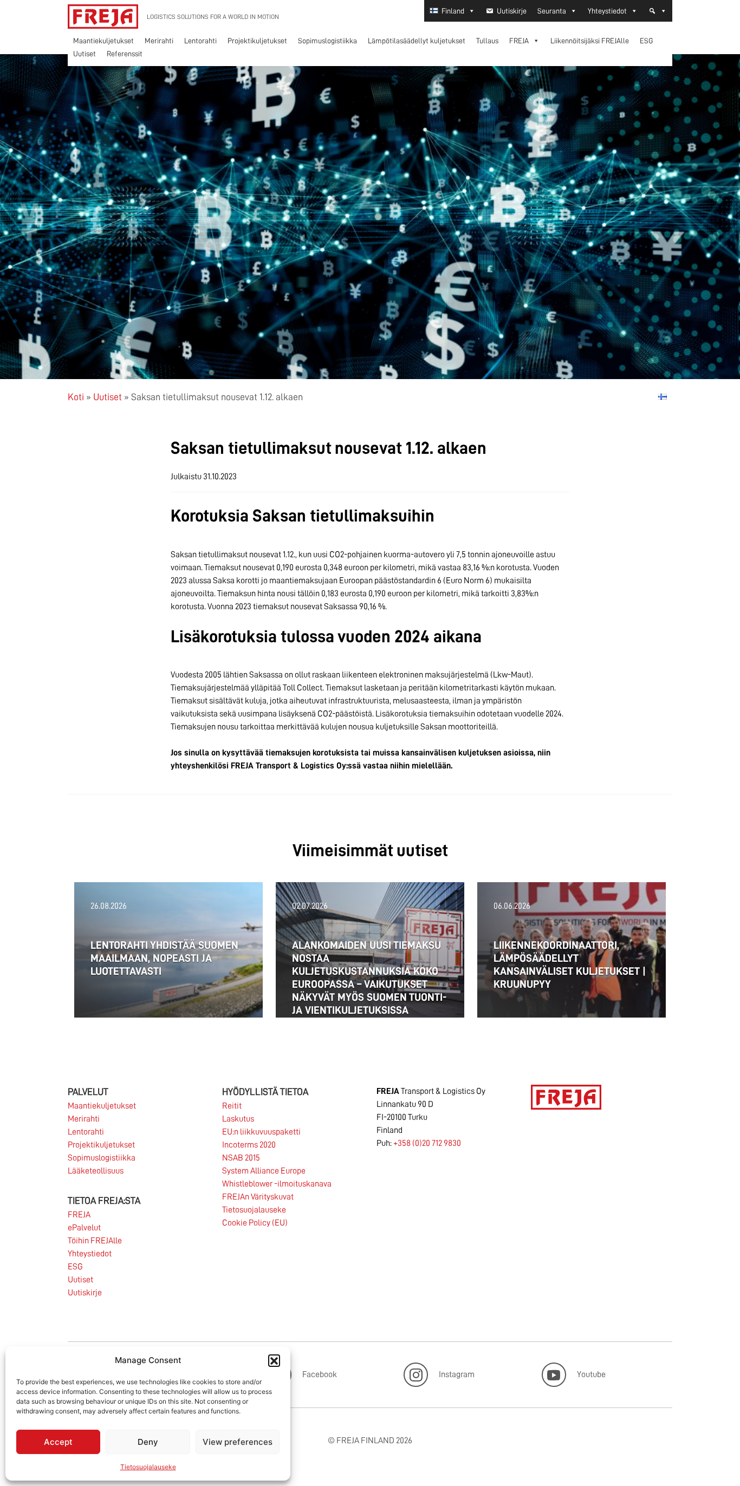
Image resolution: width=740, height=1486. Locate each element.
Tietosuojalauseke (148, 1467)
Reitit (232, 1106)
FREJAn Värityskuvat (258, 1196)
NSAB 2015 (241, 1157)
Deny (148, 1442)
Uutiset (84, 53)
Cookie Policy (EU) (255, 1222)
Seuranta (551, 11)
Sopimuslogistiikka (327, 40)
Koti (76, 397)
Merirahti (159, 40)
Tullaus (487, 40)
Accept (58, 1442)
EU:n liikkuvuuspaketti (261, 1131)
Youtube (591, 1374)
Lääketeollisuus (96, 1170)
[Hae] (657, 11)
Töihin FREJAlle (95, 1240)
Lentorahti (200, 40)
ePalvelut (84, 1227)
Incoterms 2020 (249, 1144)
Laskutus (238, 1118)
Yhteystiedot (607, 11)
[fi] (662, 396)
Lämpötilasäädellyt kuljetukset (416, 40)
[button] (274, 1360)
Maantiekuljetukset (103, 40)
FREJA (519, 40)
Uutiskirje (512, 11)
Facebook (319, 1374)
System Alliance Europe (264, 1170)
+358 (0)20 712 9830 (427, 1143)
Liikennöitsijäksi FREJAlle (589, 40)
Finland (453, 11)
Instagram (457, 1374)
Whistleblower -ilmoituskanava (277, 1183)
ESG (646, 40)
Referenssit (124, 53)
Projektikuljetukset (257, 40)
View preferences (237, 1442)
